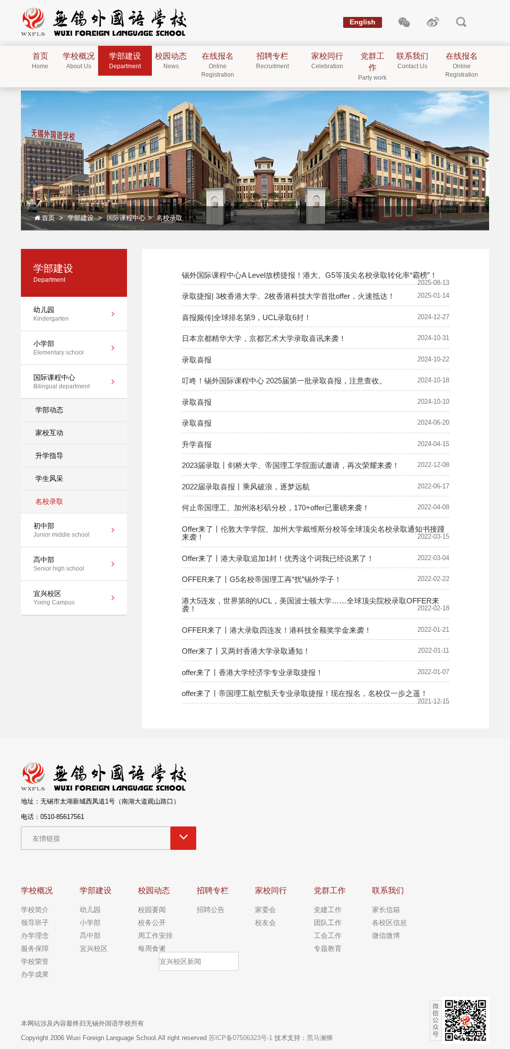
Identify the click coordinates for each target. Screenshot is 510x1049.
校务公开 (152, 923)
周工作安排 (155, 935)
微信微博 (386, 935)
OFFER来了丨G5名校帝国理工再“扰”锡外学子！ (262, 579)
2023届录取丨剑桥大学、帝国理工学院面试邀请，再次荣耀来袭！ (290, 465)
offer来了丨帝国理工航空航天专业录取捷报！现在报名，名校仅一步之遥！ (305, 693)
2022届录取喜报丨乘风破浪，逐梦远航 (246, 486)
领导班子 (35, 923)
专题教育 (328, 948)
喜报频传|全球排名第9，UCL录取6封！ (246, 317)
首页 (48, 218)
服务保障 (35, 948)
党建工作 (328, 910)
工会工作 (328, 935)
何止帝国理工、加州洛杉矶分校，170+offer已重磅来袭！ (276, 507)
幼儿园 (90, 910)
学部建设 (81, 218)
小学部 (90, 923)
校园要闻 (152, 910)
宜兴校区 (94, 948)
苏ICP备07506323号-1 (240, 1038)
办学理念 (35, 935)
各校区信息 (389, 923)
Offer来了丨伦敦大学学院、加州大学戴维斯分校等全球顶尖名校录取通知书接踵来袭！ (313, 533)
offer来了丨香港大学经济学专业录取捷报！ (252, 672)
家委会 (265, 910)
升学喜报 (197, 444)
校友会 (265, 923)
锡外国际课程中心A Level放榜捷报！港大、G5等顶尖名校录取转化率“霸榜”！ (309, 275)
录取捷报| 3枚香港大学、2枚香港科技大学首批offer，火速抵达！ (288, 296)
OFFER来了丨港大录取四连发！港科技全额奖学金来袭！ (277, 630)
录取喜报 (197, 359)
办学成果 (35, 974)
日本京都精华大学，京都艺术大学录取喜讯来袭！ (264, 338)
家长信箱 (386, 910)
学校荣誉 (35, 961)
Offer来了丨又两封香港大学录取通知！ (246, 651)
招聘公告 (211, 910)
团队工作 (328, 923)
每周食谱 (152, 948)
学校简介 (35, 910)
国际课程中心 (126, 218)
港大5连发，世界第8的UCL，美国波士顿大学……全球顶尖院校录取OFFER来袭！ (310, 604)
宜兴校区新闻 (180, 961)
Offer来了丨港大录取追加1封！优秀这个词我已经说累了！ (278, 558)
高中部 (90, 935)
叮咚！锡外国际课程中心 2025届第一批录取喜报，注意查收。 (284, 380)
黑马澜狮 (320, 1038)
